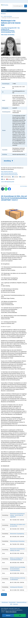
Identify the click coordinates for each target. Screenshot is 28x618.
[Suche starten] (25, 6)
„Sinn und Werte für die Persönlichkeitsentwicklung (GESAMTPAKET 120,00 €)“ (14, 198)
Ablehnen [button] (8, 615)
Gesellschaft (16, 176)
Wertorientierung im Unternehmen (17, 541)
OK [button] (20, 615)
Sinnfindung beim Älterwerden (16, 587)
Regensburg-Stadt (11, 179)
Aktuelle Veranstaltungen (8, 16)
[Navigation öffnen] (14, 10)
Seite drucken (24, 186)
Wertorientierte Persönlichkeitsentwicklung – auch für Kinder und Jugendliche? (17, 515)
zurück (4, 594)
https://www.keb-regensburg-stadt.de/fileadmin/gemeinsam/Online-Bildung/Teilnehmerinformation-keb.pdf (9, 173)
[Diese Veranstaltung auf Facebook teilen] (9, 188)
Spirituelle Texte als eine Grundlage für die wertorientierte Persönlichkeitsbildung (17, 569)
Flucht (4, 179)
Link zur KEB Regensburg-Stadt (7, 181)
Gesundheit (23, 176)
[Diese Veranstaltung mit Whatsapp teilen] (6, 188)
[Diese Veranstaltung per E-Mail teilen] (2, 188)
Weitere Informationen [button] (11, 611)
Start (2, 16)
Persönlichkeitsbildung (7, 176)
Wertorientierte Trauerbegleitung (17, 533)
